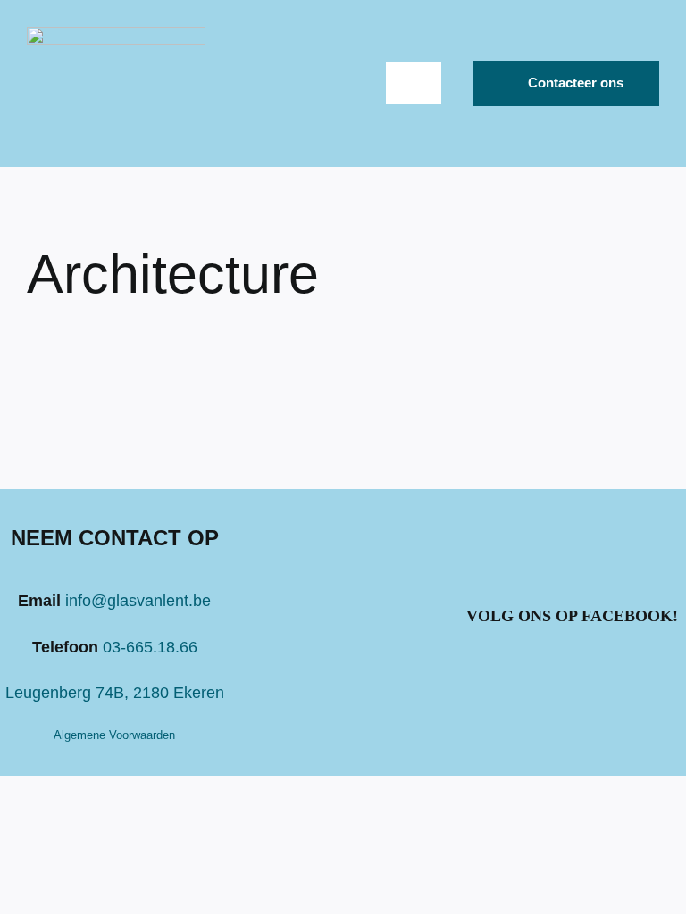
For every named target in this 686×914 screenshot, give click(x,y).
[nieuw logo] (116, 35)
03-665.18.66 (150, 647)
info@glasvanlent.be (138, 601)
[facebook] (571, 670)
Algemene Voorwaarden (114, 735)
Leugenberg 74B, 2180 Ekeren (114, 693)
